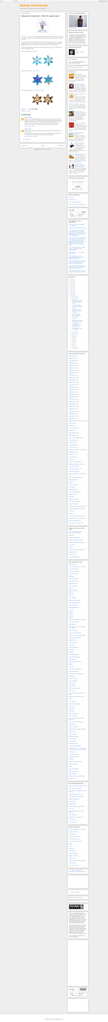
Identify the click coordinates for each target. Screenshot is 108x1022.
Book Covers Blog (73, 605)
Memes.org (71, 848)
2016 (71, 279)
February (74, 348)
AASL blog (71, 576)
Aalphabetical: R (72, 404)
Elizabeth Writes (72, 640)
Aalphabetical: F (72, 377)
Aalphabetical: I (72, 384)
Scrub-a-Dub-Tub (73, 715)
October (74, 332)
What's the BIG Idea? (74, 768)
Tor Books (71, 759)
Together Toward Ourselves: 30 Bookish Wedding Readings (80, 165)
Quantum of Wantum (73, 855)
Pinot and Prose (72, 701)
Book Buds (71, 595)
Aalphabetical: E (72, 375)
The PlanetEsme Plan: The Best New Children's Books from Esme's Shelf (77, 749)
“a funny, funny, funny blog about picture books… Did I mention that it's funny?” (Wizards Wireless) (77, 267)
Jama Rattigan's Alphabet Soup (76, 796)
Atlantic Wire (72, 423)
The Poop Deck (72, 752)
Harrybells (26, 117)
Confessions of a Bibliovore (75, 632)
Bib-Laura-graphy (73, 585)
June (73, 340)
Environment (72, 442)
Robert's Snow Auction (28, 36)
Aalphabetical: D (72, 372)
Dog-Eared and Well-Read (75, 637)
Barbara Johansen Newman (77, 914)
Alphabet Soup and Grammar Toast (77, 420)
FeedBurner (81, 189)
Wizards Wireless (73, 773)
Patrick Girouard (35, 70)
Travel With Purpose (73, 865)
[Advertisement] (75, 881)
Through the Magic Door (74, 556)
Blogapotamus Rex (73, 590)
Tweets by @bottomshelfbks (75, 67)
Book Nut (71, 610)
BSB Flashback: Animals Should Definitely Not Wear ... (77, 302)
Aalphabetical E (72, 355)
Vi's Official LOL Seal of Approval (76, 518)
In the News (71, 456)
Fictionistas (71, 644)
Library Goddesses (73, 681)
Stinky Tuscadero (73, 733)
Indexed (71, 664)
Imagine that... (72, 454)
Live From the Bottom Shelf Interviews (78, 473)
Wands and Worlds (73, 764)
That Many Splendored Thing (75, 508)
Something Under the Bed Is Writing (77, 729)
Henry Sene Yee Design (74, 656)
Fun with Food (72, 447)
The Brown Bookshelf (74, 736)
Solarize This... (72, 858)
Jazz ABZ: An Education (74, 461)
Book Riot (71, 197)
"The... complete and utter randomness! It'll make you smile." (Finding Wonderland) (77, 257)
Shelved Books (72, 724)
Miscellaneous (27, 110)
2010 (71, 289)
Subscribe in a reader (74, 892)
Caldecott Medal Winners (75, 537)
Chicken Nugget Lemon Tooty (76, 794)
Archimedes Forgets (73, 581)
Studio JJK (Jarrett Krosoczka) (76, 817)
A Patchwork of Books (74, 571)
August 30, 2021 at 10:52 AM (30, 136)
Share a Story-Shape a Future (76, 721)
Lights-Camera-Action (74, 468)
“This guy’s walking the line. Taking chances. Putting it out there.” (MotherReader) (77, 249)
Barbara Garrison (40, 90)
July (73, 338)
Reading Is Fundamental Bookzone (77, 549)
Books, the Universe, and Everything (77, 619)
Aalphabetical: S (72, 406)
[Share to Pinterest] (37, 109)
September (74, 334)
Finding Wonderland (73, 647)
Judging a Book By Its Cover (75, 464)
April (73, 344)
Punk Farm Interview (73, 501)
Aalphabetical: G (72, 380)
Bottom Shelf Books (34, 5)
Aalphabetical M (72, 358)
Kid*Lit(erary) (72, 676)
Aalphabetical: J (72, 387)
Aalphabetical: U (72, 411)
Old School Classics (73, 491)
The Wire (71, 511)
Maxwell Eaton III (73, 803)
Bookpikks (71, 617)
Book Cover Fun (72, 428)
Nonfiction (71, 487)
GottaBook (71, 652)
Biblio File (71, 588)
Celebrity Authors (73, 440)
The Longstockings (73, 743)
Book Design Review (73, 607)
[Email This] (31, 109)
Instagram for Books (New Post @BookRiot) (80, 85)
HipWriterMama (72, 659)
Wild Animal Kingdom (74, 520)
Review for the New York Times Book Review (80, 155)
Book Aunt (71, 593)
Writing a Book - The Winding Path (77, 776)
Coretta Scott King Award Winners (77, 542)
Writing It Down (72, 778)
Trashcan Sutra (72, 862)
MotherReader (72, 685)
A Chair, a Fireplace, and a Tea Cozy (77, 566)
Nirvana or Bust (72, 484)
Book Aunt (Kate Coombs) (75, 788)
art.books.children (73, 583)
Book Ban (73, 318)
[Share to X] (34, 109)
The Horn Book (72, 554)
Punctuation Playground (74, 703)
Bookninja (71, 614)
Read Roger (71, 708)
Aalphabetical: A (72, 365)
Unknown (26, 128)
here (58, 44)
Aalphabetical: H (72, 382)
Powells (70, 547)
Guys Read (71, 544)
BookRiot (71, 430)
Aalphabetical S (72, 360)
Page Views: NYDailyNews (75, 202)
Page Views (71, 494)
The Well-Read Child (73, 754)
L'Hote (70, 846)
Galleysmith (71, 649)
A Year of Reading (73, 573)
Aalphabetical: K (72, 389)
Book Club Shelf (72, 598)
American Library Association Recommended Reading (75, 532)
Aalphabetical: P (72, 401)
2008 (71, 293)
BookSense (71, 535)
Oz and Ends (72, 690)
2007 (71, 295)
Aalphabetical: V (72, 413)
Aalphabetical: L (72, 392)
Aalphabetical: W (73, 416)
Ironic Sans (71, 666)
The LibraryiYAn (72, 741)
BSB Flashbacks (72, 432)
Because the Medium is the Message (77, 829)
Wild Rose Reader (73, 771)
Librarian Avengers (73, 678)
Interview (71, 459)
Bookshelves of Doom (74, 622)
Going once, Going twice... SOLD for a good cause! (76, 315)
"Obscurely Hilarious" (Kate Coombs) (77, 227)
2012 (71, 287)
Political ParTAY (72, 499)
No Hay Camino (72, 850)
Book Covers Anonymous (75, 602)
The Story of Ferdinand (80, 123)
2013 (71, 285)
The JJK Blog (72, 819)
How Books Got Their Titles (75, 661)
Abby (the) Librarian (73, 578)
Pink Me (71, 699)
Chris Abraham (72, 834)
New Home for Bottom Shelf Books (77, 104)
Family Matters (72, 444)
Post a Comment (26, 139)
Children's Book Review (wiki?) (76, 540)
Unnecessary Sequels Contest (76, 515)
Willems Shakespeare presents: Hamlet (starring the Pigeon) (80, 144)
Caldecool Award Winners (75, 437)
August (73, 336)
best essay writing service (34, 123)
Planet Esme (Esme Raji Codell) (76, 806)
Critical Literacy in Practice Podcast (77, 635)
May (73, 342)
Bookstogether (72, 624)
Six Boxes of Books (73, 726)
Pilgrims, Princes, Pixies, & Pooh (76, 696)
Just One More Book (73, 671)
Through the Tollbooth (74, 756)
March (73, 346)
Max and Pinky (72, 801)
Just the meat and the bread (75, 841)
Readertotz (71, 711)
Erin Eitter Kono (33, 51)
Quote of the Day (73, 503)
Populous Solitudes (73, 853)
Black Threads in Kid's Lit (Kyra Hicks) (77, 785)
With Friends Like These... (75, 523)
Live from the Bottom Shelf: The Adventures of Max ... (77, 306)
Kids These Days (73, 466)
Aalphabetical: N (72, 396)
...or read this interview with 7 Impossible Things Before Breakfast (77, 871)
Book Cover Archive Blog (74, 600)
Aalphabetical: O (72, 399)
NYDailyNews (72, 489)
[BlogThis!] (33, 109)
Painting (71, 496)
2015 (71, 281)
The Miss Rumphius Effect (75, 746)
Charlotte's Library (73, 630)
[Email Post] (29, 109)
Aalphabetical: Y (72, 418)
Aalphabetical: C (72, 370)
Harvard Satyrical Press (74, 838)
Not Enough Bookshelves (75, 688)
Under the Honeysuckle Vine (75, 761)
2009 (71, 291)
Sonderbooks (72, 731)
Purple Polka (72, 706)
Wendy (70, 766)
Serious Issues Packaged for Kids (76, 506)
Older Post (61, 145)
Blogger (61, 1019)
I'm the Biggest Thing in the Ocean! (76, 329)
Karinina (71, 843)
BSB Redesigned (73, 435)
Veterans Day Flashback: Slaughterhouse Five (77, 321)
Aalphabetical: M (73, 394)
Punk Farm (71, 808)
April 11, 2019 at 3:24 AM (29, 126)
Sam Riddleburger (73, 814)
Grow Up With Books (73, 654)
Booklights (71, 612)
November (74, 298)
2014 (71, 283)
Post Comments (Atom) (46, 149)
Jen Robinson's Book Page (75, 669)
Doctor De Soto (78, 74)
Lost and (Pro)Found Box (75, 477)
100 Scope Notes (73, 564)
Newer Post (24, 145)
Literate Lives (72, 683)
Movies (70, 482)
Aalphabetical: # (72, 363)
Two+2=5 (71, 513)
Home (43, 145)
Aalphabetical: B (72, 367)
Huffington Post (72, 199)
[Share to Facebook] (36, 109)
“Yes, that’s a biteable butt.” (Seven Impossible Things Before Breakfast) (77, 271)
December (74, 296)
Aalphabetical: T (72, 408)
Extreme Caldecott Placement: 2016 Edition (80, 112)
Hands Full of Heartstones (75, 836)
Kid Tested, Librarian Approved (76, 673)
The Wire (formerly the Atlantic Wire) (77, 204)
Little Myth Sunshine (73, 471)
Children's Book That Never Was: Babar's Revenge (76, 311)
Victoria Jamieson (73, 821)
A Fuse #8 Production (74, 569)
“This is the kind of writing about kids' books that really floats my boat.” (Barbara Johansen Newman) (77, 262)
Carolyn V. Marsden (73, 831)
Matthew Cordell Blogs (74, 799)
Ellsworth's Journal (73, 642)
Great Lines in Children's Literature (77, 449)
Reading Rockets (73, 552)
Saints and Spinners (73, 713)
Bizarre (70, 425)
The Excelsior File (73, 738)
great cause (57, 38)
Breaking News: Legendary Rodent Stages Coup (76, 325)
